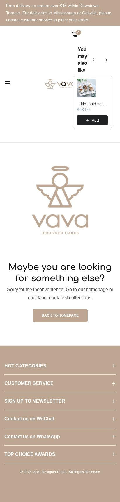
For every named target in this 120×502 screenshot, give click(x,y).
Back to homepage (60, 315)
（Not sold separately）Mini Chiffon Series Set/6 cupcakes (92, 103)
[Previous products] (93, 60)
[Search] (63, 84)
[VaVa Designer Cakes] (60, 84)
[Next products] (106, 60)
